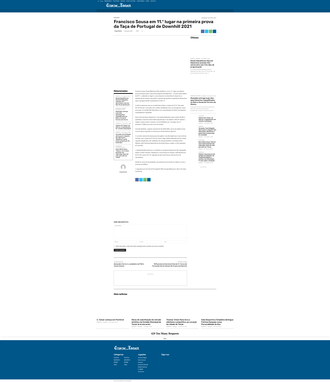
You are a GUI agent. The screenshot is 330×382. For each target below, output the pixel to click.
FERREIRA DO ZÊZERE (121, 108)
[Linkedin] (214, 31)
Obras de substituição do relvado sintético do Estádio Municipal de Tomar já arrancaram (146, 322)
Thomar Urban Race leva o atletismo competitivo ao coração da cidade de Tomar (181, 322)
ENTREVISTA (118, 146)
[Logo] (119, 5)
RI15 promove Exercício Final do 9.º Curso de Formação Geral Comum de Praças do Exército (169, 265)
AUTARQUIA (118, 123)
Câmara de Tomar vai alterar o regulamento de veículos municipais (123, 126)
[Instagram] (227, 1)
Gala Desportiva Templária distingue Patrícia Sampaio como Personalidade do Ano (217, 322)
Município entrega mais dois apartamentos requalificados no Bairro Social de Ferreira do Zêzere (122, 115)
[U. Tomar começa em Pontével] (113, 307)
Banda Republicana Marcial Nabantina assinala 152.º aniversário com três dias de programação (123, 101)
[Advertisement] (150, 201)
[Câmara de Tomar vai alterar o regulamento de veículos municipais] (193, 119)
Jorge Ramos (118, 31)
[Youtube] (232, 1)
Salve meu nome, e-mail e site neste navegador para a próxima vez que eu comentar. (140, 246)
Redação (198, 58)
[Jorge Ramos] (123, 167)
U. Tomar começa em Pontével (110, 320)
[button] (231, 10)
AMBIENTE (118, 132)
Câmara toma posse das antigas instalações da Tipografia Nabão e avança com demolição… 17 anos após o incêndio (207, 157)
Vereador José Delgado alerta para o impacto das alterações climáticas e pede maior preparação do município (123, 138)
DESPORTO (117, 17)
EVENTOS (118, 96)
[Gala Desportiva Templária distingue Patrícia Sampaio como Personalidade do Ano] (217, 307)
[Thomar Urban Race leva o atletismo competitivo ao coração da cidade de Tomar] (182, 307)
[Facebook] (225, 1)
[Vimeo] (230, 1)
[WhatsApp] (210, 31)
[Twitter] (229, 1)
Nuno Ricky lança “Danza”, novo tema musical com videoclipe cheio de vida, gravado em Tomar (122, 153)
